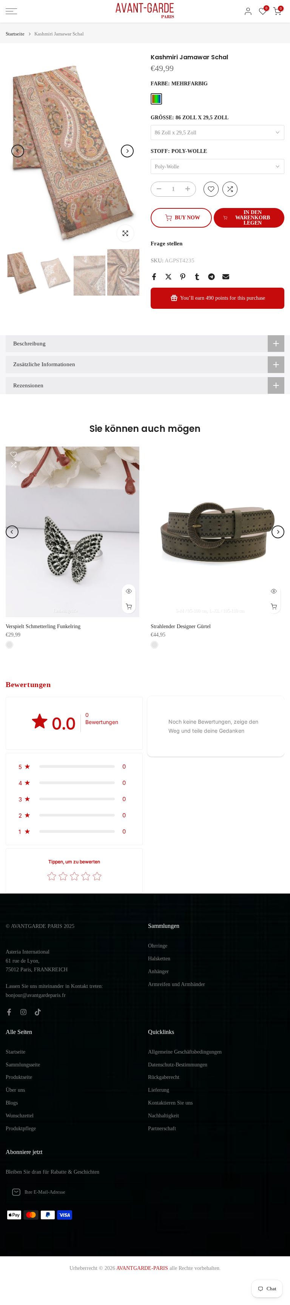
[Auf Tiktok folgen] (37, 1012)
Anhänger (158, 971)
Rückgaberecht (163, 1077)
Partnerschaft (162, 1128)
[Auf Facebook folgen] (9, 1012)
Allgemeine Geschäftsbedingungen (185, 1052)
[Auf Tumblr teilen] (197, 276)
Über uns (15, 1090)
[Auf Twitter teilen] (168, 276)
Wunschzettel (20, 1116)
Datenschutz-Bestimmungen (177, 1065)
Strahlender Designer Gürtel (181, 626)
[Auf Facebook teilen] (154, 276)
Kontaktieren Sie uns (170, 1103)
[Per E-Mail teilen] (225, 276)
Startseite (15, 33)
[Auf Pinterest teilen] (182, 276)
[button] (74, 766)
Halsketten (159, 958)
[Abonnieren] (128, 1192)
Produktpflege (21, 1128)
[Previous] (17, 151)
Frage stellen (166, 243)
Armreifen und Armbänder (176, 984)
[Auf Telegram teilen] (211, 276)
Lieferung (158, 1090)
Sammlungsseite (23, 1065)
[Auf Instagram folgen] (23, 1012)
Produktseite (19, 1077)
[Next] (127, 151)
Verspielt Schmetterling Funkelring (43, 626)
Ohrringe (157, 946)
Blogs (12, 1103)
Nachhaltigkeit (163, 1116)
